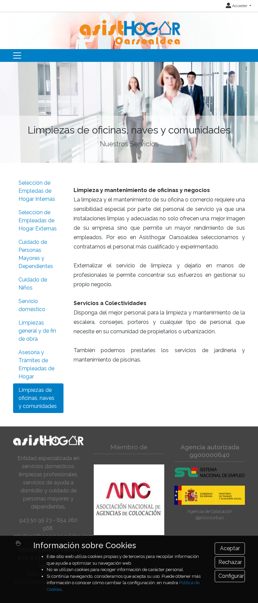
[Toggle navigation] (17, 55)
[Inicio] (129, 28)
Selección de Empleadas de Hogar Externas (37, 220)
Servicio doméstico (31, 305)
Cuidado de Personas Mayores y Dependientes (35, 254)
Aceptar (230, 548)
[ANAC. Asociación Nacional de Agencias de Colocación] (129, 499)
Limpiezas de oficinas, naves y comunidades (37, 398)
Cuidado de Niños (32, 283)
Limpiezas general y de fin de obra (37, 330)
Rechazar (230, 562)
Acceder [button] (239, 5)
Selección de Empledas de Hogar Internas (36, 191)
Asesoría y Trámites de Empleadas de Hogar (36, 364)
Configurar (231, 576)
